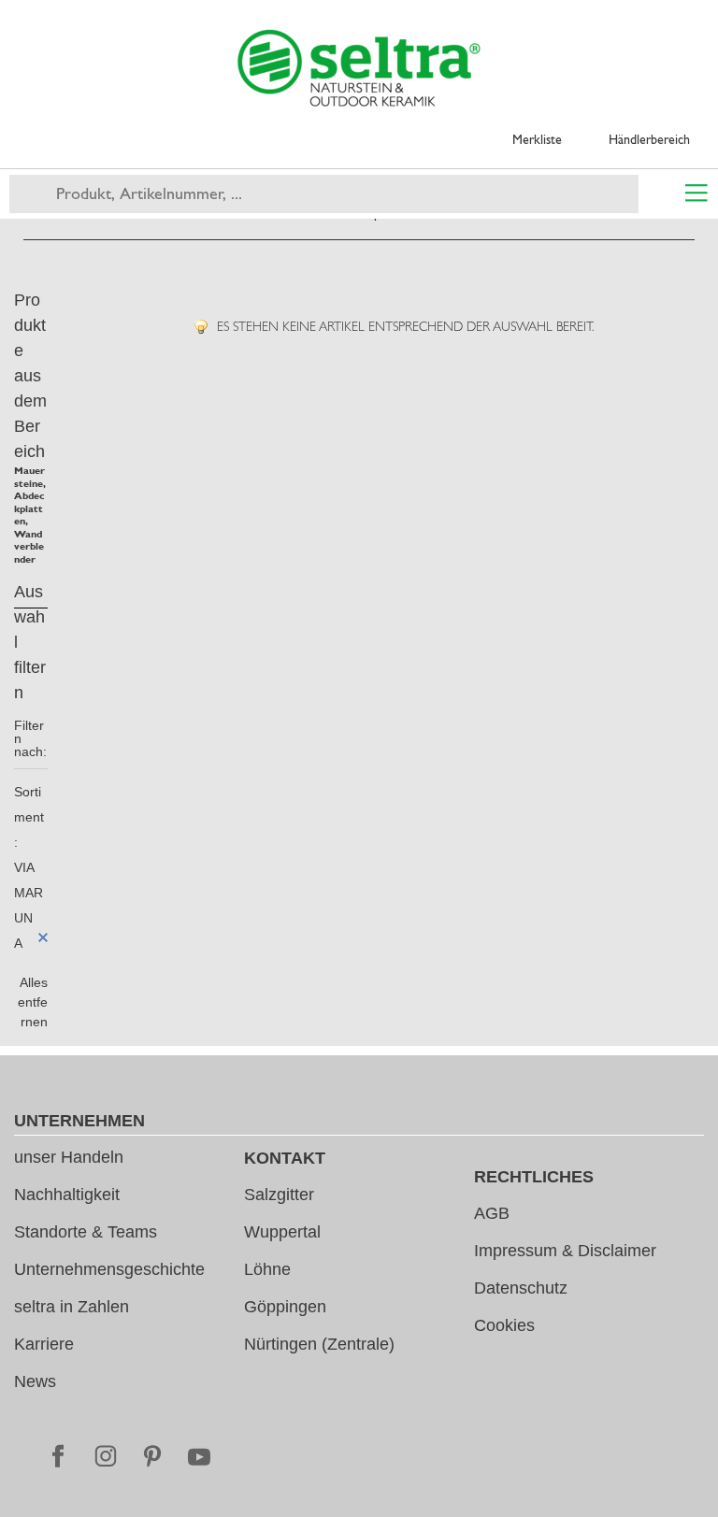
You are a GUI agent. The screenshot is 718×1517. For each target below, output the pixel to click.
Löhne (267, 1269)
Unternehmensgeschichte (109, 1269)
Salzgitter (279, 1194)
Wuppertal (282, 1232)
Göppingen (285, 1306)
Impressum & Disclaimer (565, 1250)
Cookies (504, 1325)
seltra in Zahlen (71, 1306)
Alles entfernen (33, 1002)
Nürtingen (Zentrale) (319, 1344)
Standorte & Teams (85, 1232)
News (35, 1381)
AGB (492, 1213)
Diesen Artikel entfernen (43, 937)
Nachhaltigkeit (67, 1194)
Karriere (44, 1344)
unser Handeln (68, 1157)
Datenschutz (520, 1288)
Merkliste (537, 139)
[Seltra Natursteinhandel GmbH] (359, 68)
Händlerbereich (649, 139)
